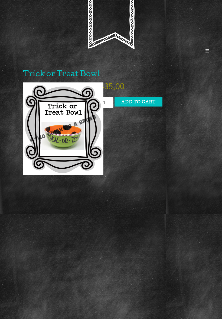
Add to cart (138, 102)
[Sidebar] (14, 51)
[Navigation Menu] (207, 51)
